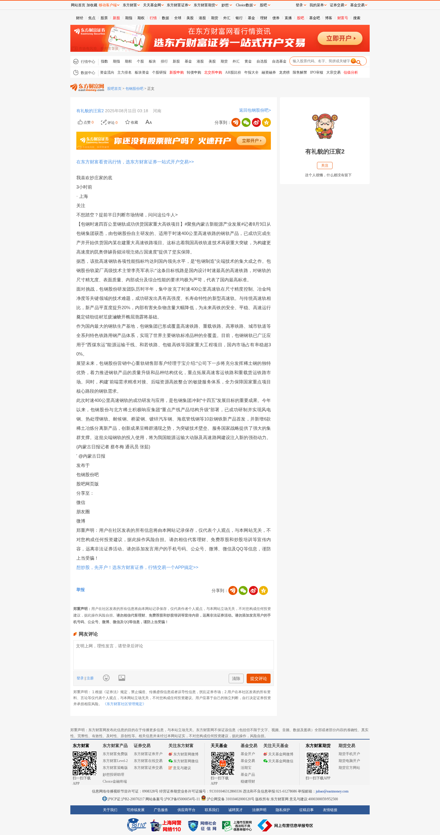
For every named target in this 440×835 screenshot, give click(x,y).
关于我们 (110, 810)
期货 (214, 18)
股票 (104, 18)
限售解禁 (300, 72)
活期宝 (246, 768)
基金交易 (248, 761)
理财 (263, 18)
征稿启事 (306, 810)
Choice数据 (244, 5)
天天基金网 (152, 5)
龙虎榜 (284, 72)
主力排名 (124, 72)
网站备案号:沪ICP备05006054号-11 (173, 799)
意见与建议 (182, 768)
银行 (239, 18)
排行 (164, 61)
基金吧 (314, 18)
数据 (165, 18)
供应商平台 (186, 810)
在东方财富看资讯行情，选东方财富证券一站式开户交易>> (135, 161)
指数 (104, 61)
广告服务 (161, 810)
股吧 (300, 18)
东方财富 (81, 745)
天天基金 (219, 745)
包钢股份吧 (134, 88)
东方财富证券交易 (148, 768)
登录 (81, 678)
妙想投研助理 (113, 774)
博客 (328, 18)
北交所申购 (213, 72)
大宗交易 (333, 72)
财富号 (342, 18)
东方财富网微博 (185, 754)
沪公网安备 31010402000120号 (230, 799)
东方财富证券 (177, 5)
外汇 (226, 18)
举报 (80, 589)
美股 (190, 18)
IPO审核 (316, 72)
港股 (202, 18)
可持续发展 (136, 810)
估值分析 (351, 72)
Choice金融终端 (115, 781)
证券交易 (337, 5)
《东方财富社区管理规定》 (124, 704)
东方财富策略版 (115, 768)
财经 (79, 18)
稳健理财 (248, 781)
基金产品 (248, 774)
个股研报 (159, 72)
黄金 (248, 61)
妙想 (225, 5)
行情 (153, 18)
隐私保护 (283, 810)
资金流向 (107, 72)
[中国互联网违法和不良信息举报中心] (285, 825)
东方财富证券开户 (148, 754)
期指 (128, 18)
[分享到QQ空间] (266, 122)
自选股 (262, 61)
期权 (141, 18)
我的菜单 (316, 5)
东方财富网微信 (185, 761)
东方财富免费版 (115, 754)
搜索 (356, 18)
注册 (90, 678)
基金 (251, 18)
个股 (140, 61)
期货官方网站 (349, 768)
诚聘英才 (235, 810)
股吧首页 (114, 88)
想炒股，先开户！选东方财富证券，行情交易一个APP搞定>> (137, 567)
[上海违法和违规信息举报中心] (237, 825)
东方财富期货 (318, 745)
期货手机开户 (349, 754)
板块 (152, 61)
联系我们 (212, 810)
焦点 (91, 18)
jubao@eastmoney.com (332, 791)
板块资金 (142, 72)
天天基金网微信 (280, 761)
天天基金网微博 (280, 754)
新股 (116, 18)
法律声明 (259, 810)
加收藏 (92, 5)
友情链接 (330, 810)
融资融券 (269, 72)
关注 (324, 165)
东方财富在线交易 (148, 761)
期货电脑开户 (349, 761)
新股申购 (176, 72)
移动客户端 (108, 5)
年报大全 (251, 72)
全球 (177, 18)
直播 (288, 18)
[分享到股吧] (235, 122)
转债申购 (194, 72)
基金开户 (248, 754)
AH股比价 (233, 72)
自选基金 (279, 61)
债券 (276, 18)
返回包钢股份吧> (255, 110)
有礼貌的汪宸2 (90, 110)
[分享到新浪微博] (256, 122)
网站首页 (78, 5)
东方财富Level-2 (115, 761)
